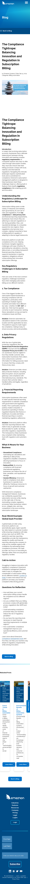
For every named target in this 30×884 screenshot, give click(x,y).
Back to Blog (7, 31)
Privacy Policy (15, 879)
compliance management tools (12, 638)
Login (15, 822)
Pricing (15, 812)
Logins (15, 817)
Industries (15, 803)
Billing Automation (14, 75)
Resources (15, 808)
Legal (15, 815)
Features (15, 805)
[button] (26, 3)
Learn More (9, 764)
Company (15, 810)
